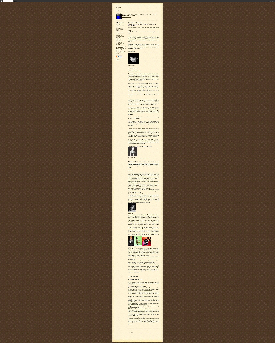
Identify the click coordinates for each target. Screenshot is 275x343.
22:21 (149, 329)
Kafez (118, 7)
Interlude (117, 53)
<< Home (131, 332)
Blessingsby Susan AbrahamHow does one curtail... (120, 25)
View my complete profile (126, 17)
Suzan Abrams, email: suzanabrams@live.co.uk (138, 14)
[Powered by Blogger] (119, 57)
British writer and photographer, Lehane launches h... (120, 36)
